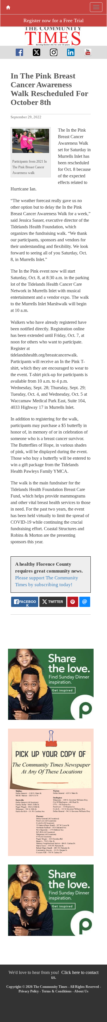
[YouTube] (88, 52)
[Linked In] (70, 52)
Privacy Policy (29, 991)
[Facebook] (19, 52)
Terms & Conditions (57, 991)
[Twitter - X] (36, 52)
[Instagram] (53, 52)
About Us (81, 991)
